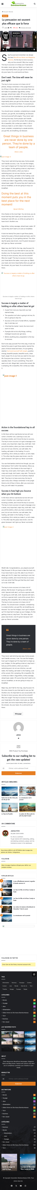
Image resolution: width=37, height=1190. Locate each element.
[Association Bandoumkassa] (18, 3)
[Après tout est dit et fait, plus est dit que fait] (10, 791)
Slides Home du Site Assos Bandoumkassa (15, 1012)
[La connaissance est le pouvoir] (27, 791)
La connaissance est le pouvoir (21, 915)
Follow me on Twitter (10, 958)
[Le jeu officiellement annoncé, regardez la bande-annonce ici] (7, 883)
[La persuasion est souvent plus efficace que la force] (30, 1034)
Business (14, 982)
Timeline (4, 989)
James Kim (15, 831)
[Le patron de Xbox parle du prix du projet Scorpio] (27, 807)
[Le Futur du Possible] (10, 807)
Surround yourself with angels (17, 351)
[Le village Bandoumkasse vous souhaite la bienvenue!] (6, 1034)
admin (6, 28)
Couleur (4, 986)
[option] (9, 1162)
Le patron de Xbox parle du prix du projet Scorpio (27, 815)
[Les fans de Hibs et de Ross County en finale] (7, 892)
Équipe (25, 989)
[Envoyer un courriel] (8, 28)
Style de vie (24, 986)
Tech (31, 986)
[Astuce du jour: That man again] (18, 1048)
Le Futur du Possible (7, 814)
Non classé (6, 1022)
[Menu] (2, 4)
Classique (21, 982)
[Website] (18, 738)
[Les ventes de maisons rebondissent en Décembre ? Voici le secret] (7, 909)
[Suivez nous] (34, 974)
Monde (11, 11)
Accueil (5, 11)
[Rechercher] (35, 4)
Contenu (29, 982)
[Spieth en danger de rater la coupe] (18, 1034)
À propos (18, 989)
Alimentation (5, 982)
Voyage (19, 714)
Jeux (10, 986)
